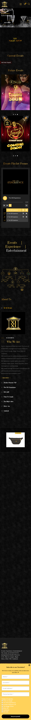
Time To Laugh (7, 701)
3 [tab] (17, 114)
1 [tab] (13, 114)
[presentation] (20, 20)
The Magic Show (8, 706)
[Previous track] (4, 205)
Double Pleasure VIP (9, 704)
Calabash (6, 710)
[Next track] (7, 205)
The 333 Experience (9, 703)
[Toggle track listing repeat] (10, 205)
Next (28, 94)
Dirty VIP (6, 708)
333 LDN (5, 712)
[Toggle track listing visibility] (26, 205)
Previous (2, 94)
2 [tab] (15, 114)
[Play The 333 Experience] (5, 198)
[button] (23, 20)
